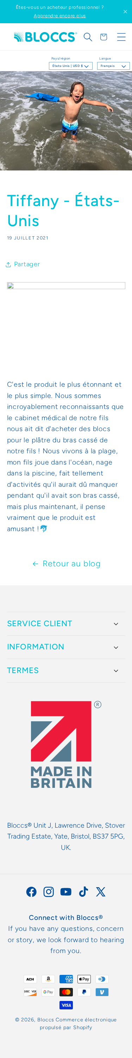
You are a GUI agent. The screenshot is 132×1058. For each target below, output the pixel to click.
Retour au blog (72, 563)
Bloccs (45, 1019)
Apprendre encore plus (60, 15)
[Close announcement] (125, 12)
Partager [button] (27, 264)
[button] (88, 37)
